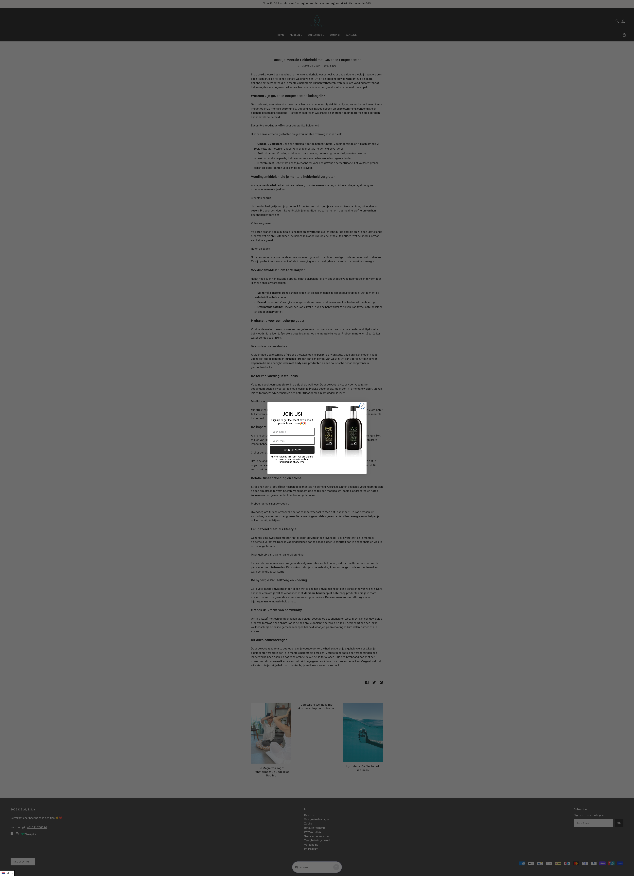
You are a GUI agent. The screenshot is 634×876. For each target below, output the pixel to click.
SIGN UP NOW (292, 450)
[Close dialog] (362, 406)
